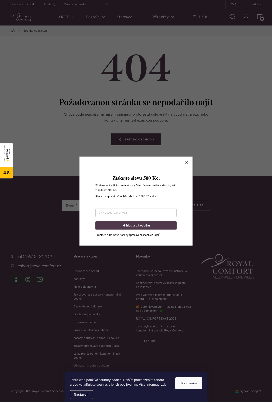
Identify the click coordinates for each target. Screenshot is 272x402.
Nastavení (81, 394)
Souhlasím (189, 383)
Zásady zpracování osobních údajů (140, 234)
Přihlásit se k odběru (136, 225)
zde (164, 384)
